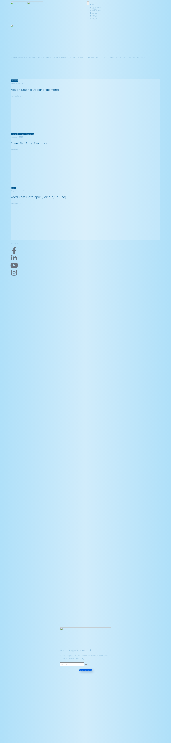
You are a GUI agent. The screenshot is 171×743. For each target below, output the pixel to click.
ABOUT (95, 8)
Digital (13, 188)
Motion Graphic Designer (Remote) (35, 89)
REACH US (96, 19)
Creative (14, 80)
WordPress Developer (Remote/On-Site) (38, 197)
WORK (94, 13)
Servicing (30, 134)
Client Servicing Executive (29, 143)
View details (16, 96)
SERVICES (96, 11)
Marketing (22, 134)
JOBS (94, 16)
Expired (14, 134)
